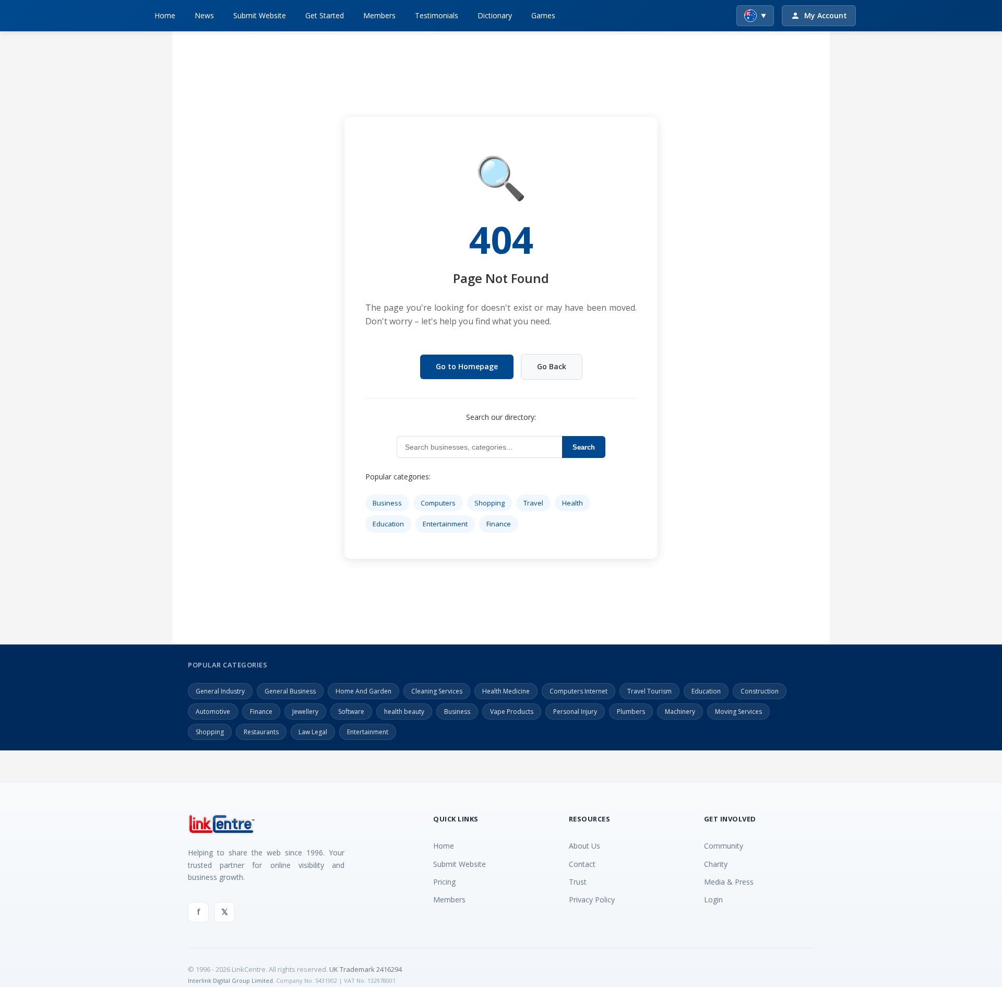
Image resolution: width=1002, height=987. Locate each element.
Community (723, 846)
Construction (760, 691)
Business (387, 503)
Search (583, 447)
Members (379, 15)
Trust (578, 882)
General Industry (220, 691)
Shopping (489, 503)
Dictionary (495, 15)
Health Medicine (506, 691)
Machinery (680, 711)
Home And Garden (363, 691)
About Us (584, 846)
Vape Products (511, 711)
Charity (715, 864)
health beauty (404, 711)
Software (351, 711)
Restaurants (261, 731)
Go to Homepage (467, 366)
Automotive (213, 711)
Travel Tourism (649, 691)
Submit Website (259, 15)
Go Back (551, 366)
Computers (438, 503)
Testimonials (436, 15)
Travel (533, 503)
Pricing (444, 882)
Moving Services (738, 711)
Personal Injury (575, 711)
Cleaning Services (436, 691)
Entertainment (445, 523)
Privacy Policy (592, 899)
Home (164, 15)
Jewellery (305, 711)
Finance (498, 523)
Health (572, 503)
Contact (582, 864)
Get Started (324, 15)
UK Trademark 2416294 (365, 969)
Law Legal (313, 731)
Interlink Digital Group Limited (230, 980)
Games (543, 15)
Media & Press (729, 882)
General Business (290, 691)
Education (388, 523)
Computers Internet (578, 691)
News (204, 15)
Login (713, 899)
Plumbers (631, 711)
